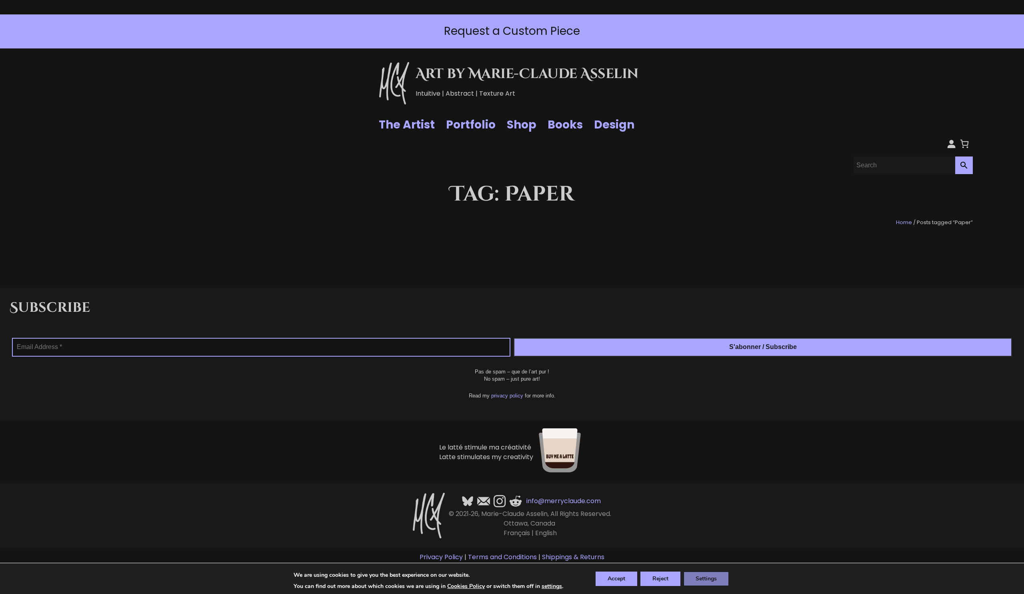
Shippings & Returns (573, 557)
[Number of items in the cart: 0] (964, 143)
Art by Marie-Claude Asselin (527, 74)
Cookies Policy (466, 586)
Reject (660, 578)
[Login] (951, 143)
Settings (706, 578)
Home (904, 222)
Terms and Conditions (502, 557)
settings (552, 586)
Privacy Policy (441, 557)
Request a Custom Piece (512, 31)
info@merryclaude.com (563, 501)
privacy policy (507, 396)
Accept (616, 578)
